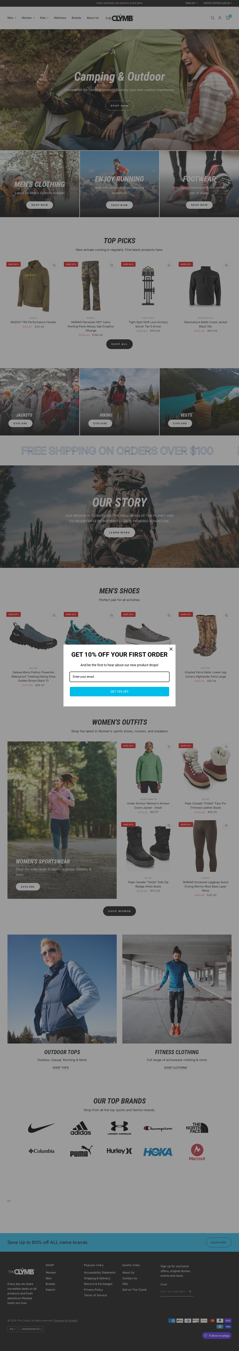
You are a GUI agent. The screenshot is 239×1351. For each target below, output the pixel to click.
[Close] (171, 649)
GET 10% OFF (120, 691)
